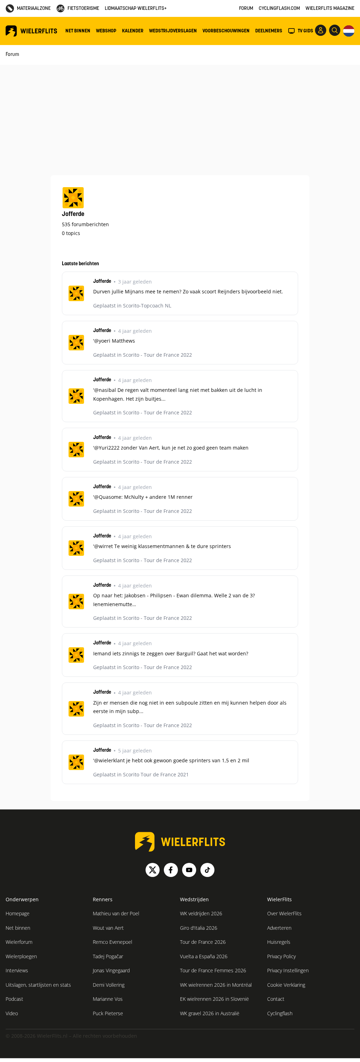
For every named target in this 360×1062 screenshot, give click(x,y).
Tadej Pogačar (108, 956)
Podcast (14, 999)
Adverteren (279, 927)
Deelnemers (268, 31)
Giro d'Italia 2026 (198, 927)
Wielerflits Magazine (330, 8)
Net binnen (77, 31)
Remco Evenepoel (112, 942)
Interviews (17, 970)
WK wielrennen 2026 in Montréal (216, 984)
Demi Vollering (108, 984)
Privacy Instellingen (288, 970)
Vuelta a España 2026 (203, 956)
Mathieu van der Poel (116, 913)
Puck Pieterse (108, 1013)
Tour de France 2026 (203, 942)
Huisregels (278, 942)
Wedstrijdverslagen (173, 31)
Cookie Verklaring (286, 984)
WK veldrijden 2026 (201, 913)
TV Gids (305, 31)
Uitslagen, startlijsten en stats (38, 984)
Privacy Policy (281, 956)
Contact (275, 999)
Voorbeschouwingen (226, 31)
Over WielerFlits (284, 913)
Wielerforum (19, 942)
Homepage (18, 913)
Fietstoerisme (83, 8)
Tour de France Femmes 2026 (213, 970)
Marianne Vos (108, 999)
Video (12, 1013)
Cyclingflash (279, 1013)
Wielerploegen (21, 956)
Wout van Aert (108, 927)
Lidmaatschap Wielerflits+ (136, 8)
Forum (246, 8)
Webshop (106, 31)
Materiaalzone (34, 8)
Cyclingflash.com (279, 8)
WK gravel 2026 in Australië (209, 1013)
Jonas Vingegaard (111, 970)
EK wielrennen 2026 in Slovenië (214, 999)
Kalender (132, 31)
